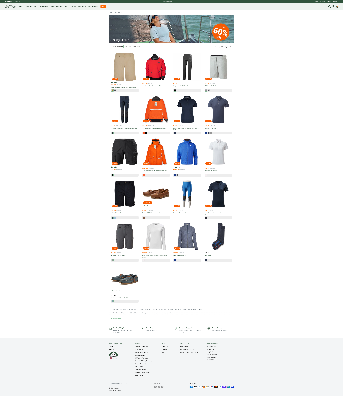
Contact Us (184, 346)
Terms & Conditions (141, 346)
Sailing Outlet (118, 12)
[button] (118, 356)
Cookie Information (141, 352)
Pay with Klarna (167, 1)
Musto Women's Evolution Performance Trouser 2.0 (124, 128)
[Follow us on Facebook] (155, 387)
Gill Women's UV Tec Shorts (212, 86)
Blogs (163, 352)
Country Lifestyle (70, 6)
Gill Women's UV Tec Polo (211, 170)
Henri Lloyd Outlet (118, 46)
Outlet (103, 6)
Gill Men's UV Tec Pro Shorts (118, 255)
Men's (21, 6)
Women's (29, 6)
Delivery (322, 1)
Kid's (35, 6)
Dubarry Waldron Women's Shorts (119, 213)
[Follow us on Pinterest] (162, 387)
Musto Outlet (136, 46)
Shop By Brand (93, 6)
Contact (335, 1)
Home (110, 12)
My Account (139, 375)
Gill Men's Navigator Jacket (180, 172)
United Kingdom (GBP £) (117, 383)
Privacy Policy (139, 349)
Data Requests (140, 355)
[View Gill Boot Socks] (218, 236)
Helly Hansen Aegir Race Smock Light (151, 86)
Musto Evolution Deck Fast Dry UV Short (121, 172)
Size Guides (139, 367)
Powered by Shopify (115, 390)
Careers (164, 349)
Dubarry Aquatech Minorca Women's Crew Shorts (123, 87)
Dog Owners (82, 6)
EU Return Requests (141, 358)
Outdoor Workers (56, 6)
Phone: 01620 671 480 (187, 349)
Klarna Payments (140, 369)
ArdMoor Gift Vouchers (142, 372)
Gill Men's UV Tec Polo (210, 128)
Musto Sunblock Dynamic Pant (181, 213)
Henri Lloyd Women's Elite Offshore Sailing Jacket (154, 170)
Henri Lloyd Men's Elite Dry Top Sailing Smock (154, 128)
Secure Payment (140, 364)
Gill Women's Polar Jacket (180, 255)
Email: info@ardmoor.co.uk (189, 352)
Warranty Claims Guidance (144, 361)
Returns (329, 1)
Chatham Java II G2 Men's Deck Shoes (120, 298)
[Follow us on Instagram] (159, 387)
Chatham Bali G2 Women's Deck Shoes (152, 213)
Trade (316, 1)
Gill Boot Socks (208, 255)
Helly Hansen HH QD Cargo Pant (181, 86)
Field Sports (43, 6)
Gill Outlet (128, 46)
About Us (164, 346)
